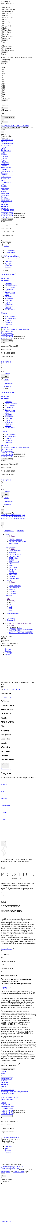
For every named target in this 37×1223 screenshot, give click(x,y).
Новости (8, 320)
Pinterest (7, 267)
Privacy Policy (5, 1172)
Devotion (8, 308)
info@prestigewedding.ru (11, 256)
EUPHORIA (9, 289)
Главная (3, 1071)
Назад (13, 536)
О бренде (12, 584)
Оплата (3, 1103)
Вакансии (8, 322)
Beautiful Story (10, 309)
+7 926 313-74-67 (7, 217)
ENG (2, 362)
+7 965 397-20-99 (7, 215)
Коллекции (5, 280)
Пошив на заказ (6, 1104)
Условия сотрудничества (9, 1097)
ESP (9, 362)
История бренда (10, 318)
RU (10, 604)
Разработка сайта (10, 1168)
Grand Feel (8, 300)
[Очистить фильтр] (2, 120)
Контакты (8, 324)
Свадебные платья (7, 1090)
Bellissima (8, 284)
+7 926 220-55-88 (8, 210)
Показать (4, 40)
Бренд (3, 1073)
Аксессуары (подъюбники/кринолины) (14, 1092)
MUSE (7, 291)
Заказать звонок (7, 219)
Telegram (8, 263)
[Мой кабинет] (2, 527)
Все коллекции (6, 697)
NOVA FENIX (10, 287)
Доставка (4, 1101)
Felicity (7, 302)
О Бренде (4, 313)
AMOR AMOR (10, 293)
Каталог (12, 538)
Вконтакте (8, 261)
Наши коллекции (11, 316)
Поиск (3, 1176)
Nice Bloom (9, 306)
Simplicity (8, 297)
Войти (5, 689)
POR (6, 362)
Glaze (7, 295)
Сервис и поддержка (8, 1093)
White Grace (9, 304)
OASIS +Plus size (11, 285)
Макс (7, 1148)
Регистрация (15, 689)
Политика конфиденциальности (12, 1166)
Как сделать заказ (7, 1099)
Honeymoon (9, 298)
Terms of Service (18, 1172)
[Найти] (2, 132)
